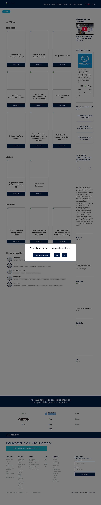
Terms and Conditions (41, 255)
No (64, 255)
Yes (57, 255)
